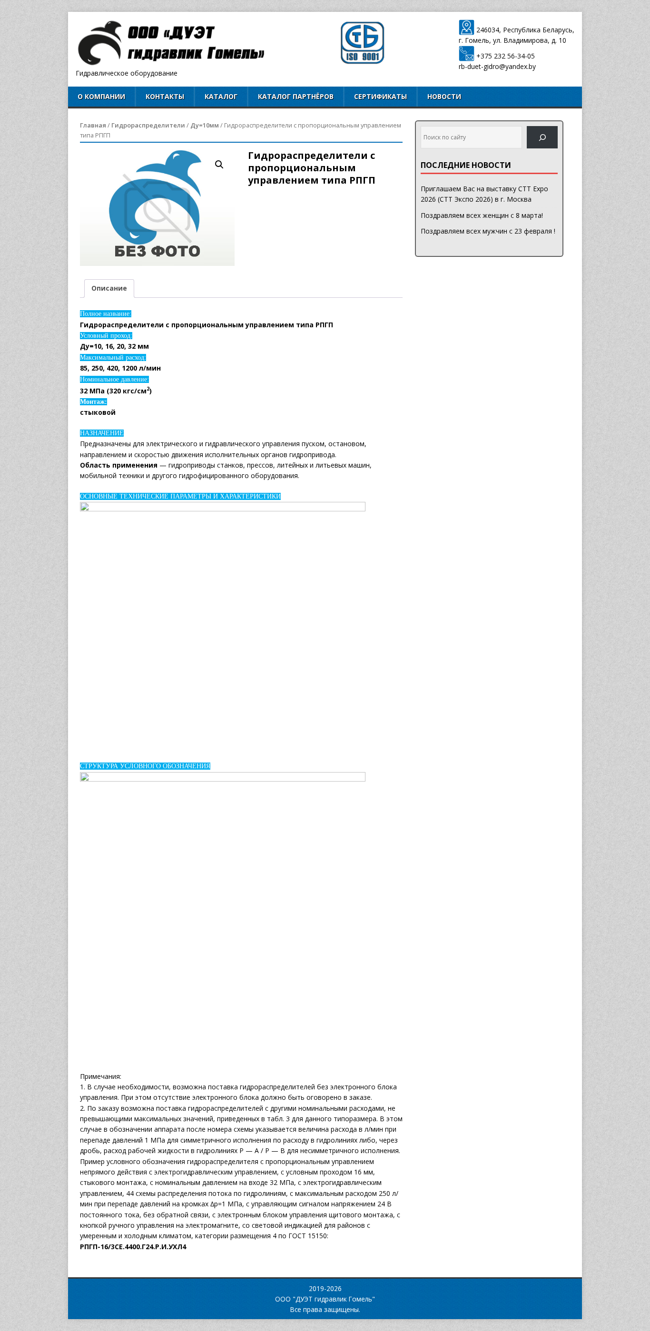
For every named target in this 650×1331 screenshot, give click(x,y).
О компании (101, 96)
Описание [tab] (109, 288)
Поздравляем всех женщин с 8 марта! (482, 215)
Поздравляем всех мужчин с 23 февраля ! (488, 230)
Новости (444, 96)
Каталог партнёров (296, 96)
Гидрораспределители (148, 125)
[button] (219, 164)
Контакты (165, 96)
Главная (93, 125)
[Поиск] (542, 137)
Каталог (221, 96)
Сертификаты (380, 96)
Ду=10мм (204, 125)
